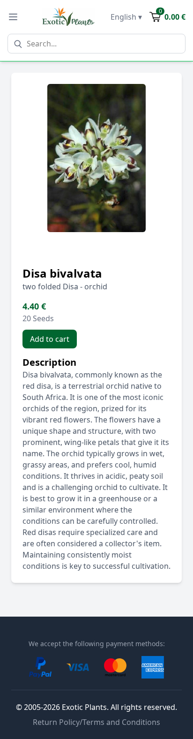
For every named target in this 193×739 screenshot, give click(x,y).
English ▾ (126, 17)
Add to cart (49, 339)
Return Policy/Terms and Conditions (96, 722)
